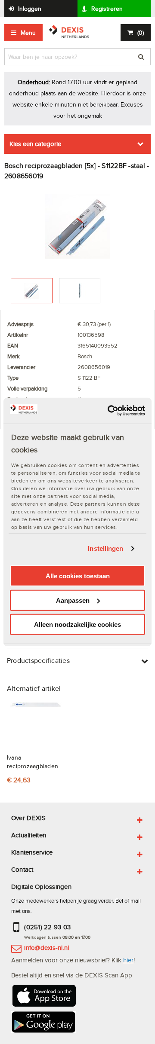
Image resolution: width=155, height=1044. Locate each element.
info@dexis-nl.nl (46, 947)
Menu (28, 32)
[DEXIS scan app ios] (43, 997)
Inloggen (29, 8)
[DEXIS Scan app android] (43, 1023)
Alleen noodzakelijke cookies (77, 624)
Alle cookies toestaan (78, 576)
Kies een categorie (35, 143)
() (140, 32)
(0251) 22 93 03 (47, 926)
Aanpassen (73, 600)
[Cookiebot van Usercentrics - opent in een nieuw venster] (109, 410)
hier (128, 960)
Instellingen (105, 548)
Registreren (107, 8)
